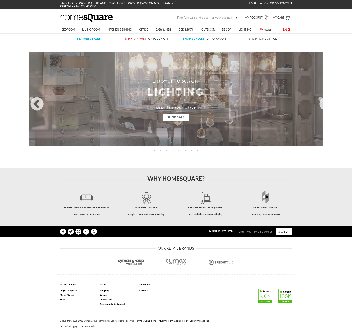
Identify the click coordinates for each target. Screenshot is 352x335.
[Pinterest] (78, 232)
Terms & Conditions (145, 320)
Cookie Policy (181, 320)
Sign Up (283, 231)
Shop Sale (176, 117)
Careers (143, 290)
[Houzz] (94, 232)
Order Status (67, 295)
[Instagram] (86, 232)
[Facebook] (63, 232)
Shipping (104, 290)
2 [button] (161, 151)
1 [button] (155, 151)
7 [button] (191, 151)
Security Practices (199, 320)
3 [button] (167, 151)
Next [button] (320, 99)
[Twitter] (71, 232)
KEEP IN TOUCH (221, 231)
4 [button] (173, 151)
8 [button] (197, 151)
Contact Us (106, 299)
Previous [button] (31, 99)
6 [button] (185, 151)
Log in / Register (68, 290)
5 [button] (179, 151)
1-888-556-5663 (259, 3)
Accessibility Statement (112, 303)
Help (62, 299)
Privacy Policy (165, 320)
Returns (104, 295)
